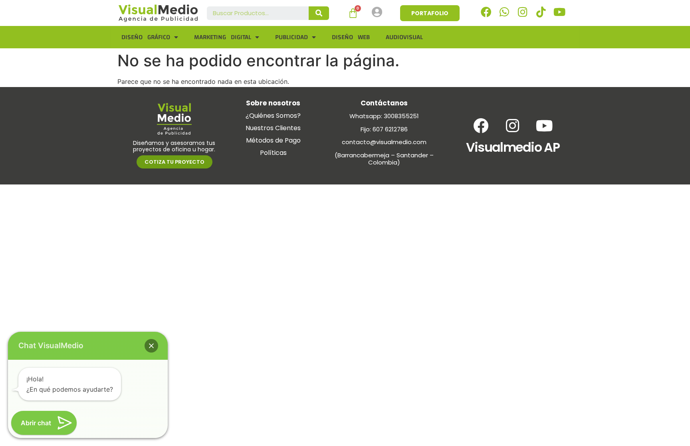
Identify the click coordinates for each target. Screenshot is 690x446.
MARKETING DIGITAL (222, 37)
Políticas (273, 152)
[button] (151, 346)
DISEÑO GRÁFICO (145, 37)
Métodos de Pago (273, 140)
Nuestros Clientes (273, 128)
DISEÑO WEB (351, 37)
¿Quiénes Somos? (273, 115)
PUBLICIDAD (291, 37)
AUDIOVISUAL (404, 37)
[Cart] (353, 13)
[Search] (319, 13)
